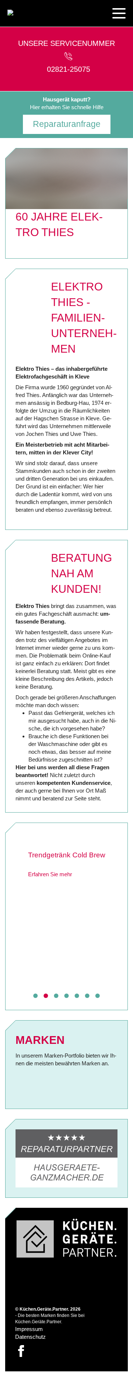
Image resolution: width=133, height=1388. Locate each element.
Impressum (29, 1329)
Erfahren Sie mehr (40, 884)
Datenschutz (30, 1337)
